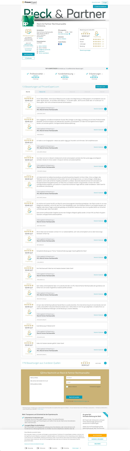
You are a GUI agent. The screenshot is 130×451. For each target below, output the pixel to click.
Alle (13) (28, 92)
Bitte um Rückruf (73, 386)
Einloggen (105, 2)
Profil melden (40, 409)
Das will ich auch (96, 2)
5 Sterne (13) (42, 92)
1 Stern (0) (101, 92)
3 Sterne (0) (72, 92)
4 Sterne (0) (57, 92)
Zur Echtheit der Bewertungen (28, 49)
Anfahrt (41, 38)
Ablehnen (97, 444)
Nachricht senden (74, 397)
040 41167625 (43, 46)
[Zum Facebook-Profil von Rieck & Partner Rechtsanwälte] (59, 45)
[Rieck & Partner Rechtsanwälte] (28, 21)
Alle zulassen (97, 435)
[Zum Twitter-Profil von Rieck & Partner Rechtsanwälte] (61, 45)
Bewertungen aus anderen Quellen (28, 45)
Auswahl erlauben (97, 439)
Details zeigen (75, 448)
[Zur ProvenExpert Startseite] (29, 3)
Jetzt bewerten (28, 54)
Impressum (27, 444)
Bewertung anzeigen (101, 52)
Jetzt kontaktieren (101, 6)
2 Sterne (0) (87, 92)
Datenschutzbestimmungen (37, 444)
